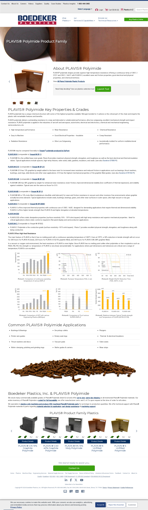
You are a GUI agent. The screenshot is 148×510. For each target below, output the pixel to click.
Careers (23, 4)
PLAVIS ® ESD (13, 214)
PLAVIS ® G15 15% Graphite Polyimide (27, 448)
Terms (105, 487)
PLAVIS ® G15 (13, 167)
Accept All (100, 505)
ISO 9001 (53, 476)
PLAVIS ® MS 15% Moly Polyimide (74, 447)
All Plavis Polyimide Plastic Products (71, 81)
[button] (10, 81)
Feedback (118, 473)
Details (28, 441)
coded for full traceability (47, 400)
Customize (132, 505)
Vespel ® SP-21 (38, 167)
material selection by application (49, 406)
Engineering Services (39, 473)
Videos (31, 4)
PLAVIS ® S (12, 204)
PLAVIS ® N (12, 154)
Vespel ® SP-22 (38, 179)
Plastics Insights (69, 4)
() (114, 10)
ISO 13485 (60, 476)
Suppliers (38, 4)
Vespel (42, 151)
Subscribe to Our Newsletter (74, 484)
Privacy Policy (16, 507)
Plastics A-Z (128, 10)
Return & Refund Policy (86, 473)
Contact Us (5, 4)
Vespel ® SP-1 (35, 154)
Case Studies (56, 4)
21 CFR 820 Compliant (83, 476)
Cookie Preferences (126, 487)
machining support (88, 406)
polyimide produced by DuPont (57, 151)
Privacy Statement (113, 487)
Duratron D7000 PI (110, 161)
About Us (14, 4)
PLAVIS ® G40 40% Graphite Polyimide (50, 448)
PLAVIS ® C (13, 224)
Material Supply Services (55, 473)
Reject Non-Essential (116, 505)
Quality (46, 4)
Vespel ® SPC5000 (37, 204)
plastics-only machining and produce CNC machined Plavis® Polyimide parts (50, 404)
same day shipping (93, 398)
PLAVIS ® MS (13, 191)
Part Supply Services (71, 473)
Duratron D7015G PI (126, 173)
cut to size (81, 398)
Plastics (18, 473)
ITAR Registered (69, 476)
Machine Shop (26, 473)
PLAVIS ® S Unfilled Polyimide (120, 448)
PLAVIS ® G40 (13, 179)
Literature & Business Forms (104, 473)
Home (12, 473)
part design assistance (70, 406)
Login (100, 10)
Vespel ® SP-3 (36, 191)
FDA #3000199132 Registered (100, 476)
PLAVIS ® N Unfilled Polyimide (97, 448)
